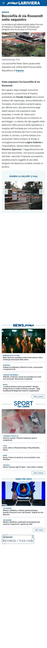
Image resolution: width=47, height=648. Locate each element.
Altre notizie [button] (38, 396)
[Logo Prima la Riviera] (23, 3)
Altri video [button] (39, 530)
